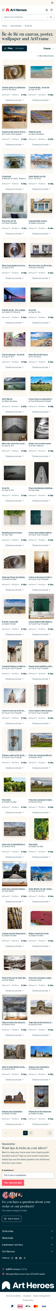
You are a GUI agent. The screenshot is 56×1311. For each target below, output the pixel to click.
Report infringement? (41, 1296)
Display (47, 48)
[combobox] (24, 17)
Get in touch (13, 1218)
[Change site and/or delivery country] (52, 3)
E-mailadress (8, 1170)
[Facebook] (20, 1258)
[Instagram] (12, 1258)
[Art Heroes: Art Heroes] (52, 1251)
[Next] (49, 1133)
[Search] (50, 17)
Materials (7, 1237)
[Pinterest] (16, 1258)
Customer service (12, 1244)
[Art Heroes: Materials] (52, 1238)
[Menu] (3, 10)
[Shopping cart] (51, 10)
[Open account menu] (46, 10)
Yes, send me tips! (13, 1183)
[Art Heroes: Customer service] (52, 1244)
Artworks (7, 1231)
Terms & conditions (13, 1296)
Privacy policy (28, 1300)
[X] (24, 1258)
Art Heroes (8, 1251)
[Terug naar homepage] (16, 10)
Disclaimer (27, 1296)
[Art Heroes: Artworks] (52, 1231)
